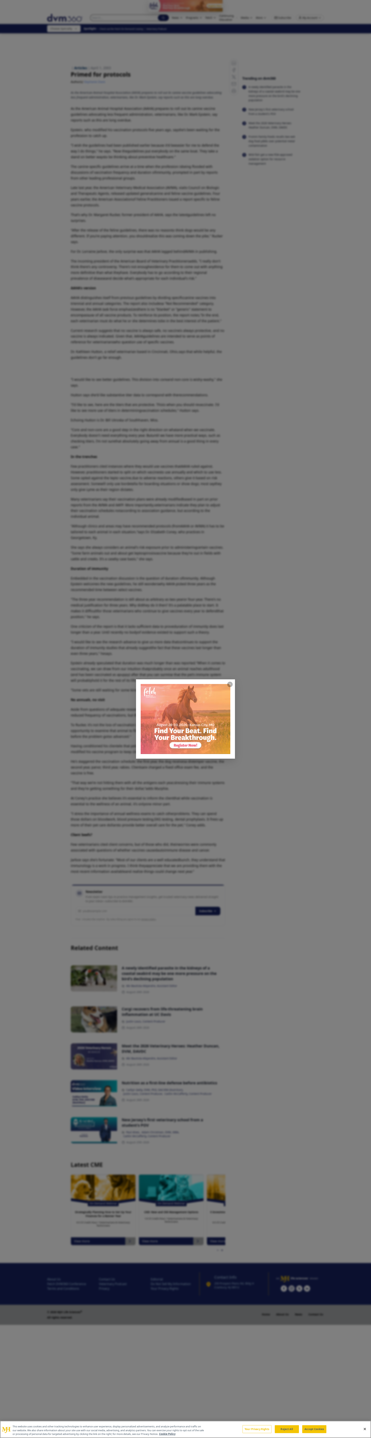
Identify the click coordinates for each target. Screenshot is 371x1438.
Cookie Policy (167, 1434)
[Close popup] (230, 684)
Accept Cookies (314, 1429)
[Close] (365, 1429)
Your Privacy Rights (257, 1429)
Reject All (287, 1429)
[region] (185, 1429)
